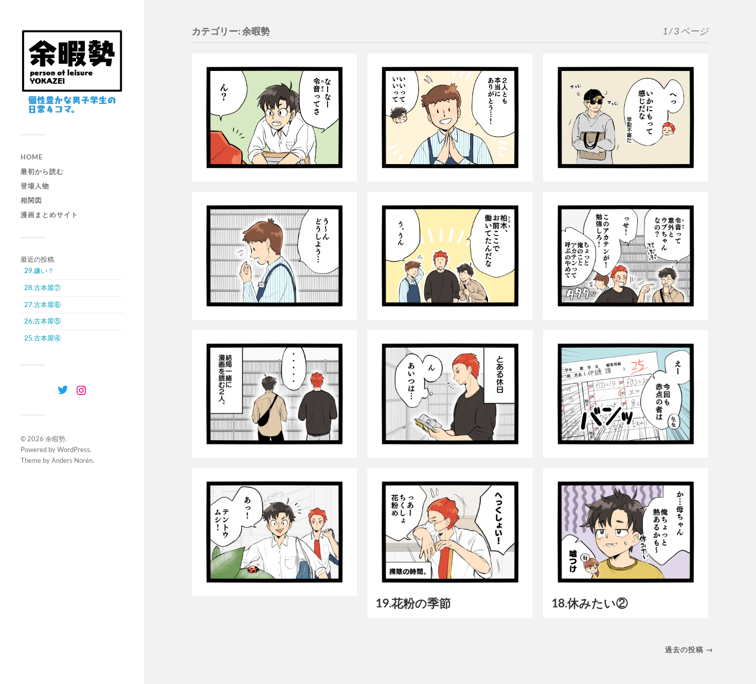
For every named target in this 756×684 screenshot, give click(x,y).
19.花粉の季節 (413, 603)
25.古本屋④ (42, 338)
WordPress (73, 449)
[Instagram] (81, 390)
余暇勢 (55, 439)
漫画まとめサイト (49, 214)
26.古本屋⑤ (42, 321)
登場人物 (35, 186)
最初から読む (42, 171)
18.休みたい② (589, 603)
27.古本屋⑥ (42, 304)
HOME (32, 157)
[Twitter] (63, 390)
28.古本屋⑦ (42, 287)
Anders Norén (72, 460)
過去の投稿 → (689, 649)
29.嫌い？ (39, 270)
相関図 (31, 200)
